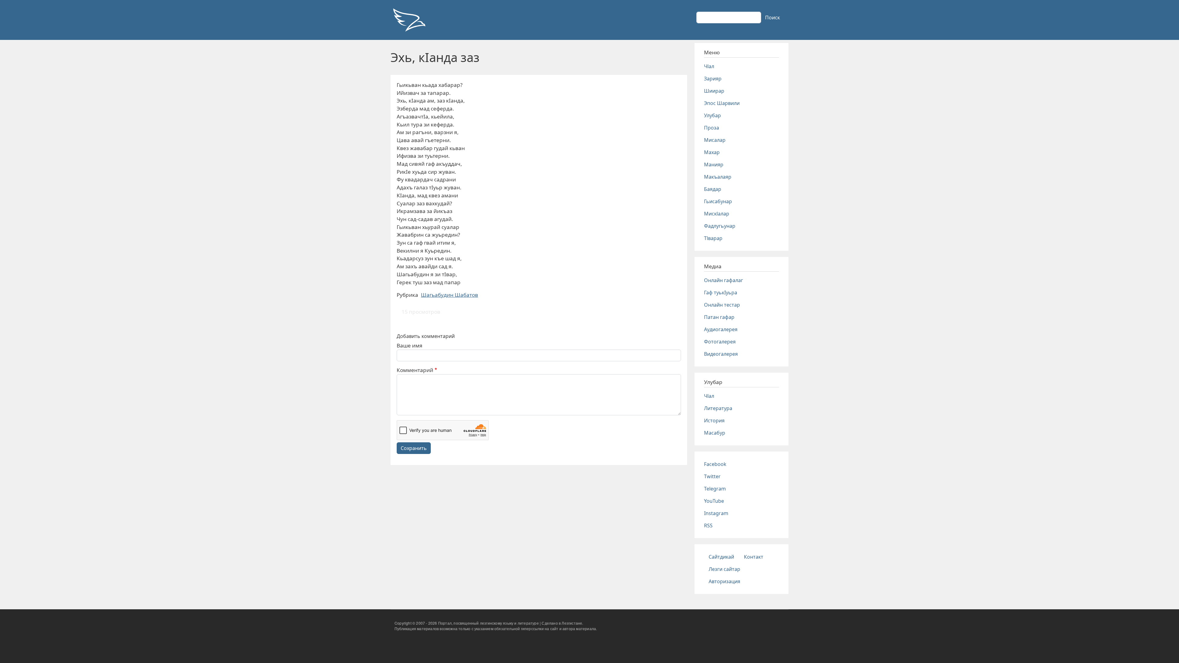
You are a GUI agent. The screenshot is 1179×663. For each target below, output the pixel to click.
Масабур (714, 432)
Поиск (772, 17)
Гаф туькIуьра (720, 292)
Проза (711, 127)
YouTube (714, 501)
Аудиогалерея (720, 329)
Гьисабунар (718, 201)
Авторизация (724, 581)
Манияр (713, 164)
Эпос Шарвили (722, 103)
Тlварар (713, 238)
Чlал (709, 66)
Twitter (712, 476)
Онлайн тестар (722, 304)
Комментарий (415, 370)
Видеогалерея (721, 354)
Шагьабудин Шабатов (449, 294)
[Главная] (409, 20)
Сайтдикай (721, 556)
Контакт (753, 556)
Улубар (712, 115)
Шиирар (714, 90)
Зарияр (713, 78)
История (714, 420)
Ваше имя (409, 345)
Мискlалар (716, 213)
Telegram (715, 488)
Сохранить (414, 448)
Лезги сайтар (724, 569)
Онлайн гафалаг (723, 280)
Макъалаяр (717, 176)
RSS (708, 525)
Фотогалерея (720, 341)
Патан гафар (719, 317)
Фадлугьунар (719, 226)
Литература (718, 408)
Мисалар (715, 140)
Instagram (716, 513)
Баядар (712, 189)
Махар (712, 152)
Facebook (715, 464)
